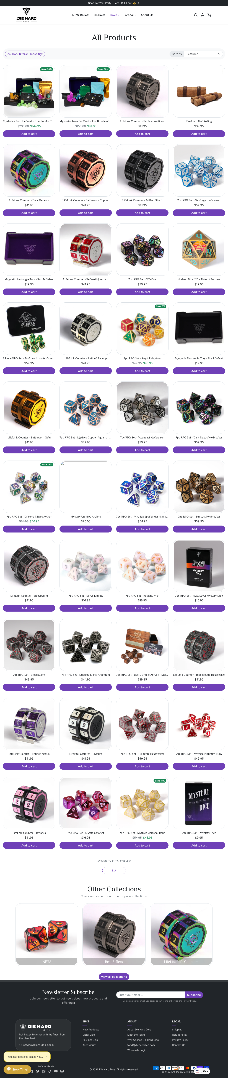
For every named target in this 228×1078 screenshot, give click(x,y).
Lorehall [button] (128, 15)
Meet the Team (136, 1034)
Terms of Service (170, 1001)
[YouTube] (56, 1071)
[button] (195, 15)
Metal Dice (88, 1034)
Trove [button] (113, 15)
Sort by (177, 54)
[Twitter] (38, 1071)
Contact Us (178, 1044)
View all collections (114, 976)
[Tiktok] (50, 1071)
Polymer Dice (90, 1039)
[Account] (202, 15)
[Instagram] (44, 1071)
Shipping (177, 1029)
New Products (90, 1029)
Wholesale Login (136, 1050)
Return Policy (179, 1034)
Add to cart (29, 134)
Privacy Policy (189, 1001)
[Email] (62, 1071)
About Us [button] (147, 15)
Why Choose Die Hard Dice (143, 1039)
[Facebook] (32, 1071)
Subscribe (194, 995)
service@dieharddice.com (38, 1044)
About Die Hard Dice (139, 1029)
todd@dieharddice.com (141, 1044)
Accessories (89, 1044)
